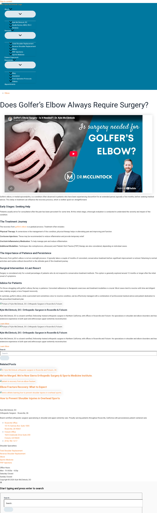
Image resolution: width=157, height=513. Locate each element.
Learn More (4, 324)
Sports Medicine (18, 55)
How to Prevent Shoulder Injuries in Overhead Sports (30, 398)
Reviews (15, 28)
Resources (9, 60)
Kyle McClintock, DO (19, 22)
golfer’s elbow (21, 227)
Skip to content (6, 1)
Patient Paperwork (11, 57)
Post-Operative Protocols (21, 79)
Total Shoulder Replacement (22, 44)
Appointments (10, 84)
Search (2, 349)
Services (8, 31)
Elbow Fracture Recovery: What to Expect (23, 387)
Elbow (14, 49)
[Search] (4, 358)
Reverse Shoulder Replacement (24, 46)
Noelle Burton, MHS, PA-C (21, 25)
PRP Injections (17, 52)
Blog (14, 73)
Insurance (16, 76)
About (7, 9)
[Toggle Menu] (20, 14)
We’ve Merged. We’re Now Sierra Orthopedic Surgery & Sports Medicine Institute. (46, 375)
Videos (14, 81)
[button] (10, 9)
